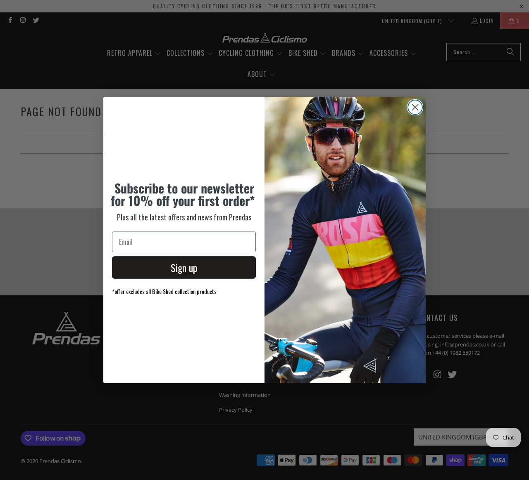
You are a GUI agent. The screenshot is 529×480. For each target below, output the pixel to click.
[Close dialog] (415, 107)
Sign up (184, 267)
